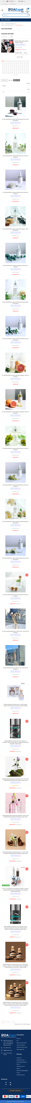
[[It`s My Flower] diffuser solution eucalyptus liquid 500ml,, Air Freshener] (15, 253)
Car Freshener (19, 25)
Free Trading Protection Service (22, 1063)
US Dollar (11, 1)
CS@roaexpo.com (7, 1050)
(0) (21, 47)
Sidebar (5, 80)
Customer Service (20, 1060)
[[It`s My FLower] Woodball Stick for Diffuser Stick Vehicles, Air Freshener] (15, 582)
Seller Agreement (20, 1049)
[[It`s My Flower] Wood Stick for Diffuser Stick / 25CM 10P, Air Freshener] (15, 655)
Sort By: (28, 83)
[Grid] (14, 80)
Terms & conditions (21, 1045)
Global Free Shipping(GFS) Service (22, 1071)
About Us (19, 1038)
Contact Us (19, 1057)
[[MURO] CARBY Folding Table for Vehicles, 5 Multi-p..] (7, 46)
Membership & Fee (21, 1074)
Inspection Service (21, 1066)
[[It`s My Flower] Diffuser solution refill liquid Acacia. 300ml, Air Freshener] (15, 143)
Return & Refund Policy (22, 1042)
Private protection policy (22, 1047)
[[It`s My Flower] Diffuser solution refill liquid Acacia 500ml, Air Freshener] (15, 180)
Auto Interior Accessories (8, 25)
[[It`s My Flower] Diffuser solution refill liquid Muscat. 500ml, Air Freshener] (15, 472)
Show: (28, 89)
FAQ (17, 1040)
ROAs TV (18, 1068)
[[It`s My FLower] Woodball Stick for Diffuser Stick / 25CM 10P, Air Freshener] (15, 619)
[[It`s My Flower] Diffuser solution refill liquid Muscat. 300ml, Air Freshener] (15, 436)
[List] (16, 80)
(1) (18, 785)
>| (13, 1022)
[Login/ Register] (22, 9)
